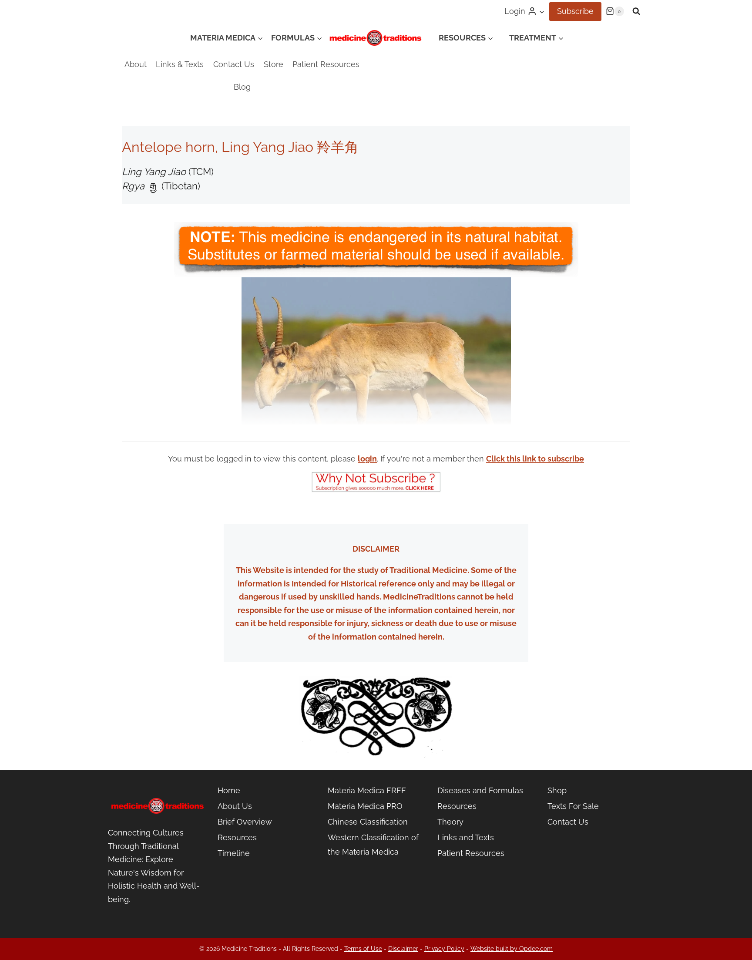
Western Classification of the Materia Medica (373, 844)
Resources (237, 837)
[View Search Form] (636, 11)
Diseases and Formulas (480, 790)
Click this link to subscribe (535, 458)
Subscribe (575, 11)
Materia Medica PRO (365, 806)
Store (273, 64)
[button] (541, 11)
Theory (450, 821)
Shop (557, 790)
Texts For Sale (573, 806)
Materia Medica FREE (367, 790)
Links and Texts (465, 837)
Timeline (234, 853)
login (367, 458)
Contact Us (233, 64)
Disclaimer (403, 948)
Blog (242, 86)
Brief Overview (245, 821)
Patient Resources (325, 64)
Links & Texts (180, 64)
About (135, 64)
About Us (235, 806)
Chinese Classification (368, 821)
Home (229, 790)
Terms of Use (363, 948)
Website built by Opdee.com (511, 948)
